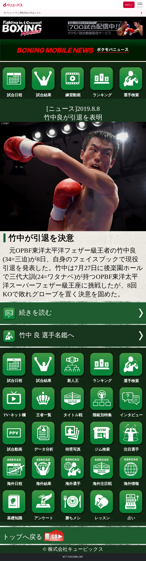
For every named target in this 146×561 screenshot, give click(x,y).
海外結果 (43, 483)
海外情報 (131, 483)
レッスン (102, 518)
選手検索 (131, 95)
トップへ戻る (23, 536)
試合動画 (14, 449)
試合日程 (14, 95)
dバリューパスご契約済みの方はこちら (22, 13)
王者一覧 (43, 415)
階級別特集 (102, 415)
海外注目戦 (102, 483)
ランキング (102, 95)
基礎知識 (14, 518)
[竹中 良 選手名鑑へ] (73, 344)
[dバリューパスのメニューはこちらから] (139, 5)
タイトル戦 (73, 415)
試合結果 (43, 95)
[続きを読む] (73, 321)
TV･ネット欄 (14, 415)
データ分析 (43, 449)
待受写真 (73, 449)
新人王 (73, 380)
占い (131, 518)
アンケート (43, 518)
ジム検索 (102, 449)
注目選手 (131, 449)
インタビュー (131, 415)
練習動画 (73, 95)
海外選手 (73, 483)
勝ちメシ (73, 518)
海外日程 (14, 483)
